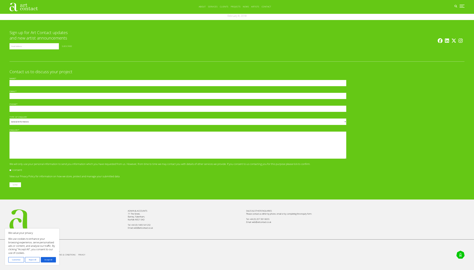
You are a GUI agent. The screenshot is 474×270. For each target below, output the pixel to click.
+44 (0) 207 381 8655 (259, 219)
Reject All (32, 260)
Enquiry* (14, 130)
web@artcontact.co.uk (143, 227)
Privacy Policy (27, 176)
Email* (13, 91)
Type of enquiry (18, 117)
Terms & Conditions (66, 255)
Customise (16, 260)
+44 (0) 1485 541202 (141, 224)
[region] (32, 247)
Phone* (14, 104)
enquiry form (306, 213)
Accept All (48, 260)
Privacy (81, 255)
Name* (13, 78)
